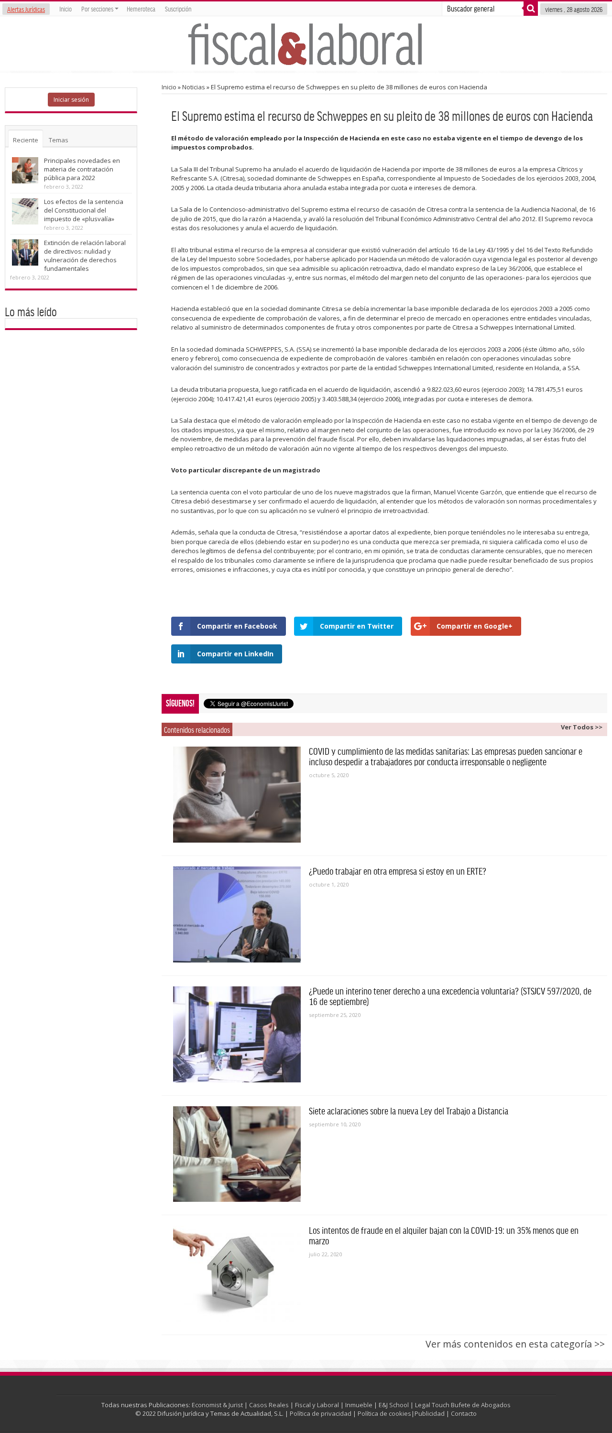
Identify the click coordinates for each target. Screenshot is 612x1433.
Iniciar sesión (71, 100)
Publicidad (430, 1413)
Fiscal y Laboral (317, 1405)
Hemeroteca (141, 8)
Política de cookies (384, 1413)
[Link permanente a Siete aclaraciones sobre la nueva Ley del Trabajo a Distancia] (237, 1154)
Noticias (193, 87)
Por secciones (97, 8)
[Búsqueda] (531, 8)
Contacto (464, 1413)
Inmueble (358, 1405)
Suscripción (178, 8)
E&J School (394, 1405)
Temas (58, 140)
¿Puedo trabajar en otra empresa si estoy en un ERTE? (397, 871)
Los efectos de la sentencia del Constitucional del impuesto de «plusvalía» (83, 210)
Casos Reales (269, 1405)
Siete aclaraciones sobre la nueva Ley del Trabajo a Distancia (408, 1110)
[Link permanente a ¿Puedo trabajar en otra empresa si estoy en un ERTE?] (237, 914)
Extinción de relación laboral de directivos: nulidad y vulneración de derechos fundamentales (85, 255)
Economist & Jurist (217, 1405)
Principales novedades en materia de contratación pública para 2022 (82, 169)
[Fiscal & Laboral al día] (306, 43)
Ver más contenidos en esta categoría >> (515, 1343)
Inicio (65, 8)
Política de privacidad (320, 1413)
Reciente (25, 140)
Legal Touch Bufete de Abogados (463, 1405)
